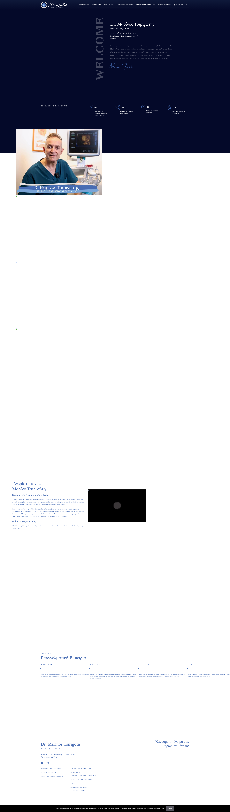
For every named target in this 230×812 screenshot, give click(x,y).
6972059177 (59, 776)
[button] (220, 124)
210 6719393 (52, 772)
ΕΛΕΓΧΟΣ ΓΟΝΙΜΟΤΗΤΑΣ (125, 5)
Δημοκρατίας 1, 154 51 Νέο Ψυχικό (51, 768)
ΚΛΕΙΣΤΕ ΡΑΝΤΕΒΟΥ (164, 5)
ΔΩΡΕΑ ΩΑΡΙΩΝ (109, 5)
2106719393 (179, 5)
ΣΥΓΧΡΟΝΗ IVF (96, 5)
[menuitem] (187, 5)
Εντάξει (170, 808)
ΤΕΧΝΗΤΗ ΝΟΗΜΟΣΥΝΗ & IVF (145, 5)
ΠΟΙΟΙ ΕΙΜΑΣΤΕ (84, 5)
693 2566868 (51, 776)
